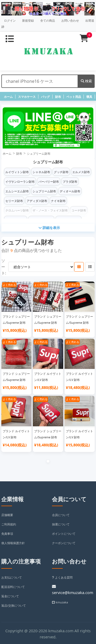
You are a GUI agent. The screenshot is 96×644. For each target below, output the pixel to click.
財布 (58, 97)
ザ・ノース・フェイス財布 (50, 210)
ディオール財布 (70, 191)
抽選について (61, 524)
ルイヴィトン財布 (17, 172)
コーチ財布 (78, 210)
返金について (10, 596)
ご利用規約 (8, 524)
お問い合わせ (70, 20)
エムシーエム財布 (17, 191)
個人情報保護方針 (13, 543)
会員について (61, 515)
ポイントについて (63, 534)
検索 (88, 81)
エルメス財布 (81, 172)
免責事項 (7, 534)
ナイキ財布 (58, 201)
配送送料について (13, 587)
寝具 (89, 97)
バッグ (45, 97)
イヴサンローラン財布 (20, 182)
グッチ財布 (61, 172)
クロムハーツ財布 (17, 210)
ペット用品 (73, 97)
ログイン (10, 20)
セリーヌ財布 (14, 201)
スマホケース (27, 97)
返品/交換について (13, 605)
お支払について (11, 577)
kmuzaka (61, 602)
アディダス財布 (37, 201)
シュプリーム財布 (38, 153)
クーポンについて (63, 543)
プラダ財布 (70, 182)
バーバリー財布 (48, 182)
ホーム (8, 97)
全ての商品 (47, 20)
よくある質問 (63, 577)
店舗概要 (7, 515)
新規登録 (28, 20)
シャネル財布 (41, 172)
